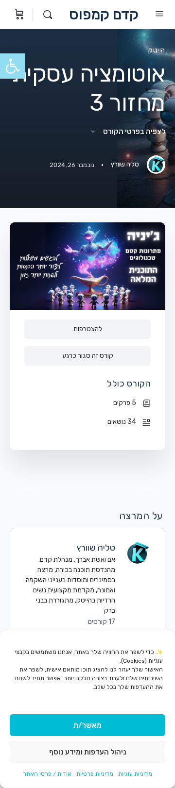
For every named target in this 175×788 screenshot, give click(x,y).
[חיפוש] (45, 14)
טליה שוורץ (95, 547)
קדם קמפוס (104, 14)
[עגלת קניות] (18, 14)
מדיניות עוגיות (135, 774)
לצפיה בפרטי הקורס (133, 131)
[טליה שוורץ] (137, 552)
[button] (12, 66)
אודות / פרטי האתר (47, 774)
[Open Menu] (159, 13)
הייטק (156, 50)
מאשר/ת (87, 725)
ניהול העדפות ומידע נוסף (87, 752)
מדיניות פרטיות (94, 774)
